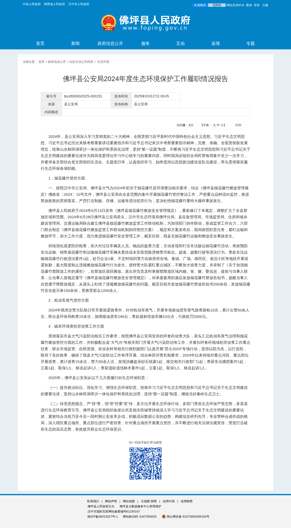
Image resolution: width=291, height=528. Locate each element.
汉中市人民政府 (78, 4)
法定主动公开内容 (81, 61)
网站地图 (129, 501)
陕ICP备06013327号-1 (103, 516)
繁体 (249, 5)
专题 (250, 43)
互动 (180, 43)
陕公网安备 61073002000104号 (188, 516)
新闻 (75, 43)
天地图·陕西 (149, 501)
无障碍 (216, 5)
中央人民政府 (32, 4)
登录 (257, 5)
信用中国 (169, 501)
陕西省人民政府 (54, 4)
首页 (40, 43)
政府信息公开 (110, 43)
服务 (145, 43)
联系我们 (93, 501)
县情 (215, 43)
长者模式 (200, 5)
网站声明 (111, 501)
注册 (265, 5)
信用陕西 (187, 501)
